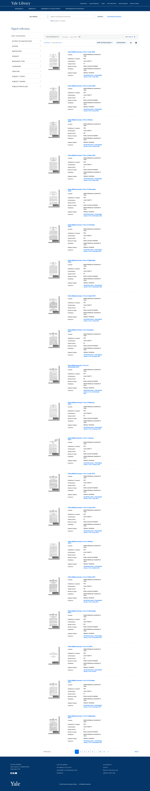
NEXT (137, 752)
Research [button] (18, 9)
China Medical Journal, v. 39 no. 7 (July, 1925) (81, 52)
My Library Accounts (64, 767)
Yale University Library (20, 3)
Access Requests (94, 3)
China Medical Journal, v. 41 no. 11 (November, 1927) (82, 611)
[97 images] (53, 164)
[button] (100, 16)
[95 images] (53, 94)
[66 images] (53, 689)
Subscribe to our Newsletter (67, 770)
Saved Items (83, 3)
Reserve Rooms (123, 3)
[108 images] (53, 619)
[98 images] (53, 304)
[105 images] (53, 128)
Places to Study (134, 3)
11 (104, 752)
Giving (105, 767)
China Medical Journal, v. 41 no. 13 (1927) (80, 646)
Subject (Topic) (18, 76)
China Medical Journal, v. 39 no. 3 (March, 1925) (80, 120)
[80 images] (53, 374)
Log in (103, 3)
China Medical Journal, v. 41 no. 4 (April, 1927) (82, 296)
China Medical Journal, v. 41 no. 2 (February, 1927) (81, 403)
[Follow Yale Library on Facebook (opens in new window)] (11, 773)
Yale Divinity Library (89, 75)
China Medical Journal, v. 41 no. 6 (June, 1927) (81, 507)
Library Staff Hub (109, 773)
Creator (16, 71)
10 (100, 752)
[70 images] (53, 724)
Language (16, 66)
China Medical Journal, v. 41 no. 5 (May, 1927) (81, 577)
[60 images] (53, 338)
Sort (104, 42)
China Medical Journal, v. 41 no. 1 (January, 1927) (81, 438)
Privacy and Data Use (110, 770)
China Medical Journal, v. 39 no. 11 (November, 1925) (82, 190)
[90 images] (53, 269)
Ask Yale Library (111, 3)
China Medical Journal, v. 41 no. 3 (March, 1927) (80, 542)
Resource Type (18, 61)
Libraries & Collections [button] (50, 9)
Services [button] (31, 9)
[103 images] (53, 446)
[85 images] (53, 411)
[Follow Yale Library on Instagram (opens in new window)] (13, 773)
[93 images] (53, 60)
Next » (60, 42)
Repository (17, 51)
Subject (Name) (19, 81)
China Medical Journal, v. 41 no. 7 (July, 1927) (81, 473)
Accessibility (107, 764)
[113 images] (53, 550)
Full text (63, 21)
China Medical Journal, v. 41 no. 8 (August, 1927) (81, 330)
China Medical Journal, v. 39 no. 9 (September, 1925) (81, 261)
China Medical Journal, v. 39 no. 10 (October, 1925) (81, 225)
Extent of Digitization (22, 41)
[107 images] (53, 585)
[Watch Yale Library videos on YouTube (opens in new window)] (16, 773)
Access (15, 46)
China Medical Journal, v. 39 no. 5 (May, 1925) (81, 155)
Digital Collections (20, 29)
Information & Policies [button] (74, 9)
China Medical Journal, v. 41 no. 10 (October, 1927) (81, 681)
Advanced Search (114, 16)
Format (15, 56)
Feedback (60, 773)
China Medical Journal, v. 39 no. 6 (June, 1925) (81, 86)
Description (55, 21)
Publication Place (20, 86)
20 (121, 42)
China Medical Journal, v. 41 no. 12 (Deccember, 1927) (78, 366)
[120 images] (53, 233)
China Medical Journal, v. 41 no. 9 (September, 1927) (81, 716)
